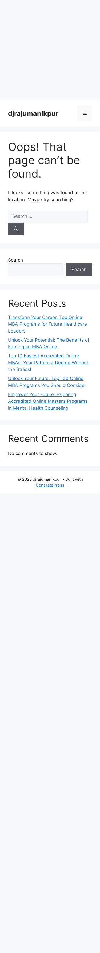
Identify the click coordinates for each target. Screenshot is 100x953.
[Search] (16, 229)
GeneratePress (50, 485)
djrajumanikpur (33, 113)
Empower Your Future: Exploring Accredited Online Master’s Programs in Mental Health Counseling (47, 401)
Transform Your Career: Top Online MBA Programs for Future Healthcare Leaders (47, 324)
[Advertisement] (50, 50)
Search (15, 260)
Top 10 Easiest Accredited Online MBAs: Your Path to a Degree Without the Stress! (48, 362)
